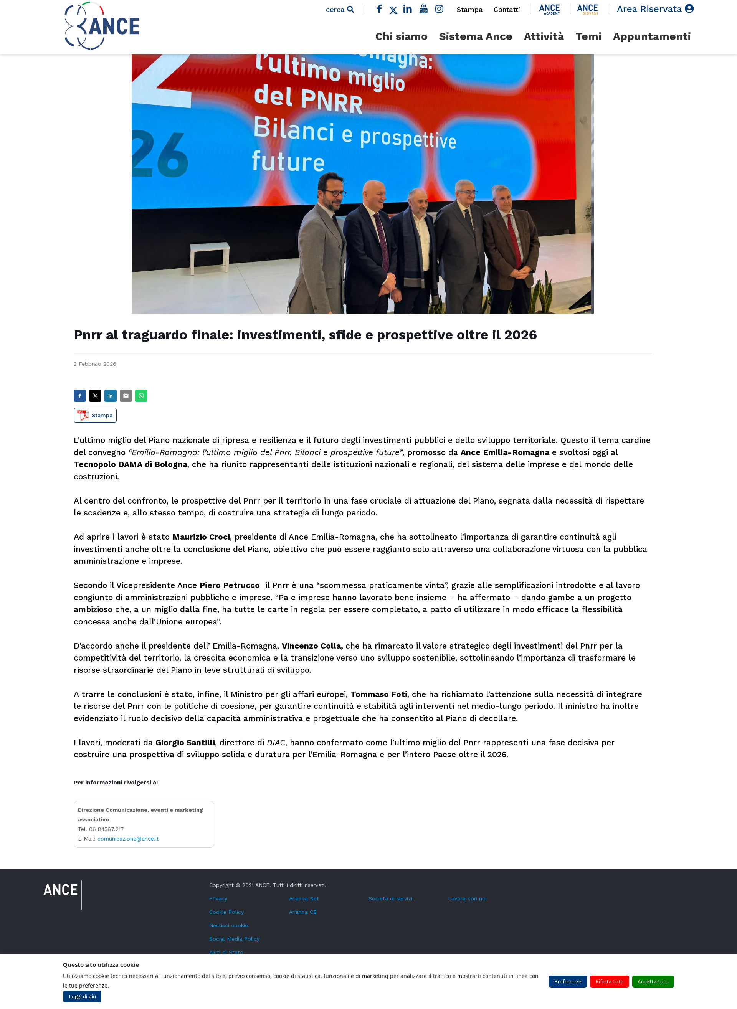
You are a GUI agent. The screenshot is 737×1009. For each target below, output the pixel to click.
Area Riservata (651, 8)
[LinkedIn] (407, 8)
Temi (588, 36)
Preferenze (568, 981)
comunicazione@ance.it (128, 839)
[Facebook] (379, 8)
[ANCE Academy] (549, 8)
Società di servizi (390, 898)
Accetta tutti (653, 981)
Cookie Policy (226, 912)
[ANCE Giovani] (587, 8)
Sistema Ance (475, 36)
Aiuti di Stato (226, 952)
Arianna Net (304, 898)
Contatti (507, 9)
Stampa (470, 9)
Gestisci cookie (228, 925)
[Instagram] (439, 8)
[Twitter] (393, 8)
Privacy (218, 898)
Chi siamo (401, 36)
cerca (336, 9)
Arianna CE (303, 912)
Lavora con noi (467, 898)
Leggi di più (82, 996)
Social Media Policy (234, 939)
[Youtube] (423, 8)
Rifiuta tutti (609, 981)
